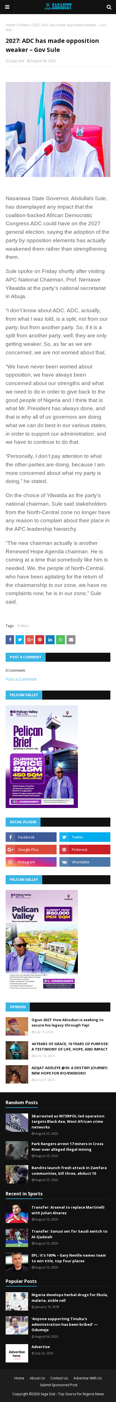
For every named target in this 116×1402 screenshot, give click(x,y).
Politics (24, 25)
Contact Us (59, 1378)
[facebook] (31, 837)
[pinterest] (84, 849)
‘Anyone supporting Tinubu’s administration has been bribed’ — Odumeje (65, 1324)
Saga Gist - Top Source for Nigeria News (72, 1394)
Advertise (41, 1346)
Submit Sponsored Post (58, 1385)
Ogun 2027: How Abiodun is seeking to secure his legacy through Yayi (68, 1022)
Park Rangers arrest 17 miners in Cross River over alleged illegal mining (67, 1146)
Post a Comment (21, 679)
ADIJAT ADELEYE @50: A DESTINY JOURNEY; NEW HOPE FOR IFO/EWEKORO (70, 1070)
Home (10, 25)
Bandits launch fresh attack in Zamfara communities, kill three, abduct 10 (69, 1170)
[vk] (84, 862)
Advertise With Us (87, 1378)
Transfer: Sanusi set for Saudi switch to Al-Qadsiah (70, 1234)
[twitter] (84, 837)
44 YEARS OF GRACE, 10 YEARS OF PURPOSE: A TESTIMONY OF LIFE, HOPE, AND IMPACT (70, 1046)
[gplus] (31, 849)
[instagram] (31, 862)
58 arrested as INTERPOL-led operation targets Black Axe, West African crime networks (68, 1121)
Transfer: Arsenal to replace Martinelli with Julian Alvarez (68, 1210)
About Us (37, 1378)
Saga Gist (17, 60)
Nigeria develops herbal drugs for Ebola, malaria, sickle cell (70, 1297)
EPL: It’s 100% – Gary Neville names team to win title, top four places (69, 1258)
